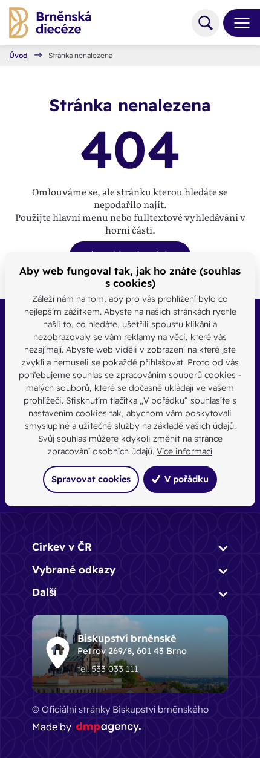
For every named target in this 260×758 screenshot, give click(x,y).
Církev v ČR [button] (62, 546)
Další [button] (44, 592)
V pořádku (185, 479)
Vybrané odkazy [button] (73, 569)
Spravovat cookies (91, 479)
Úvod (18, 55)
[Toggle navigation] (237, 23)
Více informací (184, 451)
